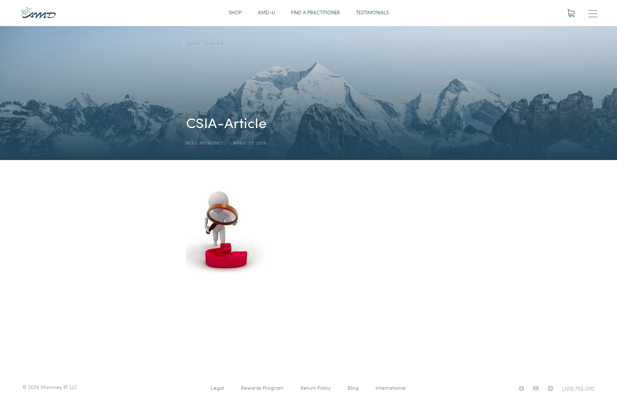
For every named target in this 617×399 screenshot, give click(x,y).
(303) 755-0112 (578, 389)
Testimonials (372, 13)
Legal (217, 388)
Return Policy (316, 388)
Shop (235, 13)
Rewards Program (262, 388)
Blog (353, 388)
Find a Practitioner (315, 13)
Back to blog (206, 42)
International (391, 388)
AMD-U (266, 13)
